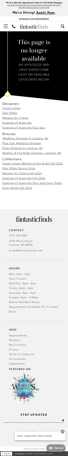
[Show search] (63, 26)
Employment (17, 363)
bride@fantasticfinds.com (26, 250)
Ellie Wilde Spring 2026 (18, 168)
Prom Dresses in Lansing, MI (22, 148)
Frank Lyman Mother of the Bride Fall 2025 (32, 163)
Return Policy (17, 344)
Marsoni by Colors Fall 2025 (22, 173)
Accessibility (17, 358)
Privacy (14, 349)
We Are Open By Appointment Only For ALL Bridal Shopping (34, 2)
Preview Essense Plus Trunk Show (34, 7)
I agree (6, 453)
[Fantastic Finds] (34, 26)
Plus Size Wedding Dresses (21, 143)
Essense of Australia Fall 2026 (23, 178)
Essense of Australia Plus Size (23, 127)
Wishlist (14, 340)
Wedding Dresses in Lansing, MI (25, 138)
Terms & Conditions (22, 354)
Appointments (18, 335)
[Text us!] (56, 449)
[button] (5, 26)
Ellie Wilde (9, 113)
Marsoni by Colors (15, 118)
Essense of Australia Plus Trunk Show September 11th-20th (34, 5)
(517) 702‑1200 (18, 235)
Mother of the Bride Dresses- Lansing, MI (31, 153)
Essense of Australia (17, 123)
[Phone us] (14, 27)
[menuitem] (5, 26)
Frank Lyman (11, 108)
